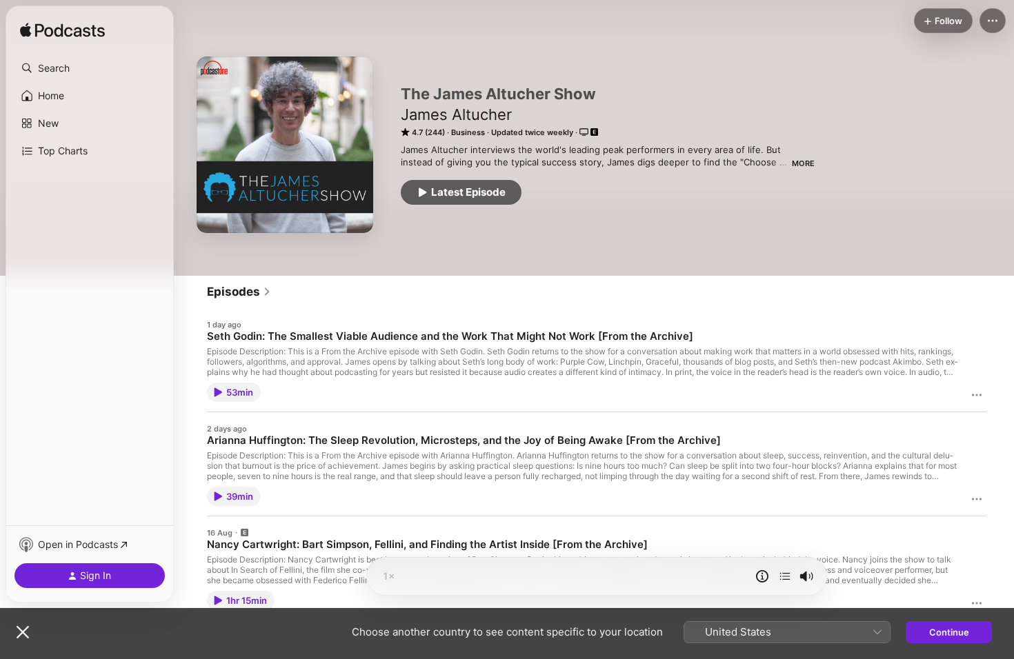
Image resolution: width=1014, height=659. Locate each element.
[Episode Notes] (762, 576)
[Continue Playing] (785, 576)
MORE (803, 163)
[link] (239, 291)
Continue (949, 632)
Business (468, 132)
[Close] (23, 632)
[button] (89, 68)
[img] (62, 31)
